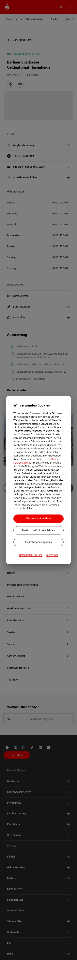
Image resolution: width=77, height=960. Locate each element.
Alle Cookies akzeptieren (38, 518)
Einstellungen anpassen (38, 542)
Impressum (52, 555)
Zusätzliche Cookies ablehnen (38, 530)
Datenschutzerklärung (30, 555)
